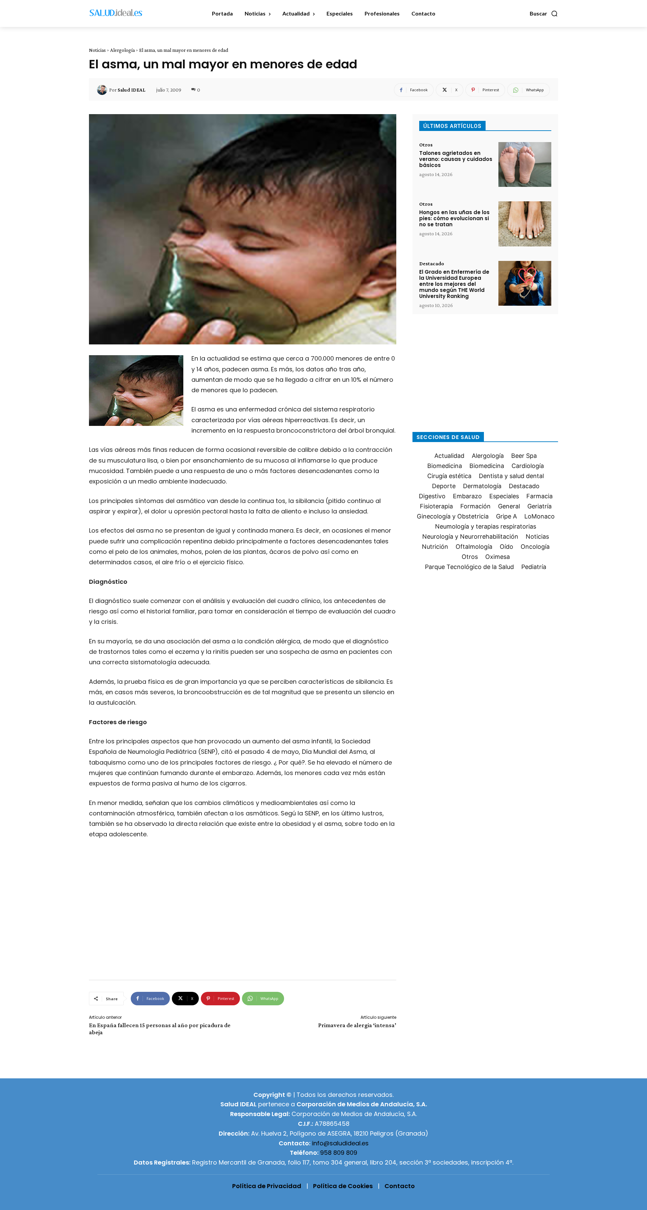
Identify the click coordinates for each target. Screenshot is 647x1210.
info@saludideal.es (340, 1143)
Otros (426, 144)
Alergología (122, 50)
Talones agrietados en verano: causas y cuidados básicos (455, 159)
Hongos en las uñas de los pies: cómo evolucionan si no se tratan (454, 218)
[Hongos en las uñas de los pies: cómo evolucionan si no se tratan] (524, 223)
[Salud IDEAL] (103, 90)
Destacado (431, 263)
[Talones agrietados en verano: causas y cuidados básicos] (524, 164)
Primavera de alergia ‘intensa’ (357, 1025)
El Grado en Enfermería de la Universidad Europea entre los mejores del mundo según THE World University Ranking (454, 284)
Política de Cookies (343, 1186)
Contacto (399, 1186)
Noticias (97, 50)
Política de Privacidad (266, 1186)
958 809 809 (338, 1152)
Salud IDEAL (131, 90)
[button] (544, 13)
